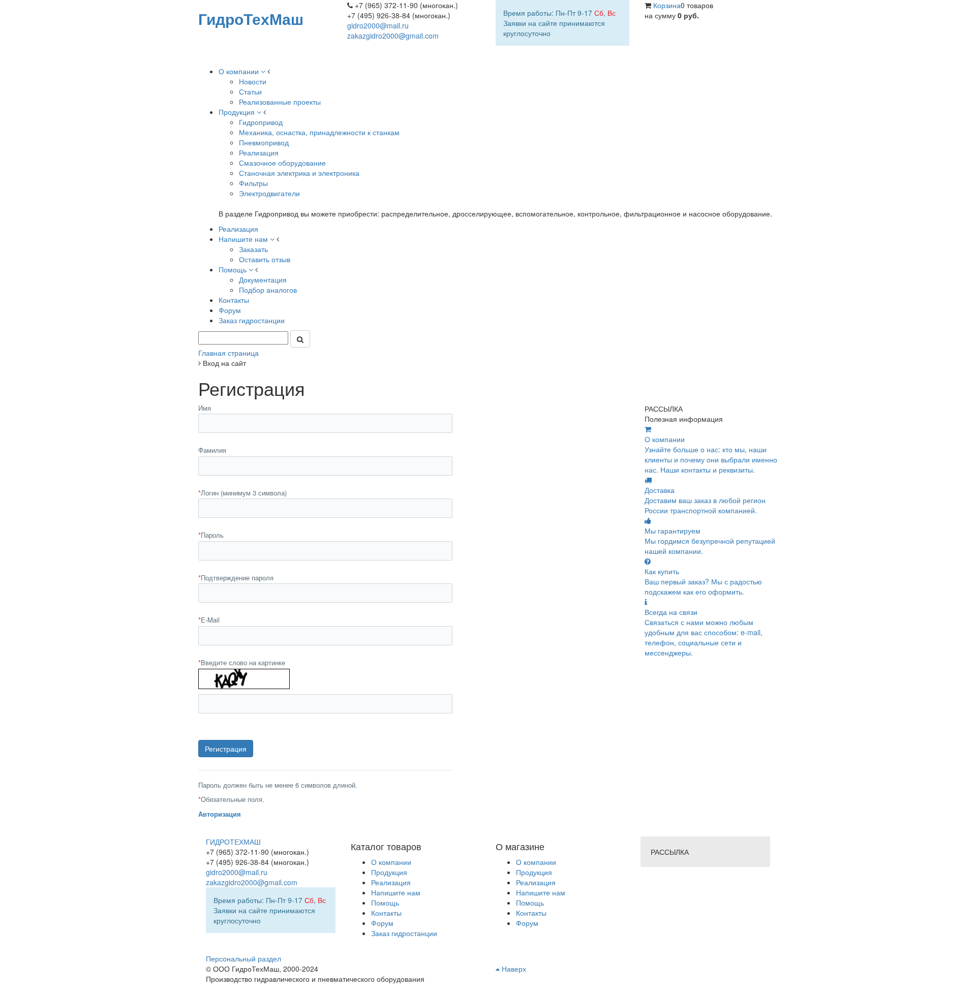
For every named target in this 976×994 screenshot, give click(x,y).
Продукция (534, 872)
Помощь (530, 902)
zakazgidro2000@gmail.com (393, 35)
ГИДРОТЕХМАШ (233, 841)
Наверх (513, 969)
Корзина (667, 5)
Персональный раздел (243, 958)
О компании (536, 862)
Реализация (536, 882)
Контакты (531, 913)
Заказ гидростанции (404, 933)
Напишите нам (540, 892)
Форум (527, 923)
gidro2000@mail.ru (378, 25)
